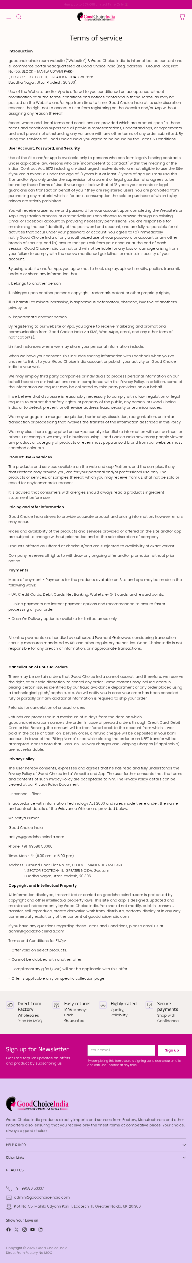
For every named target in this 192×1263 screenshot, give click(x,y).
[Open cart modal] (182, 16)
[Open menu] (9, 16)
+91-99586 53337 (29, 1188)
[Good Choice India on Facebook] (9, 1230)
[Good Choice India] (96, 16)
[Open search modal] (19, 16)
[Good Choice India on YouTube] (33, 1230)
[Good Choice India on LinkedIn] (41, 1230)
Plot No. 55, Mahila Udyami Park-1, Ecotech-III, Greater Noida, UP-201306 (77, 1206)
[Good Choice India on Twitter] (17, 1230)
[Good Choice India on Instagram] (25, 1230)
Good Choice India (52, 1248)
